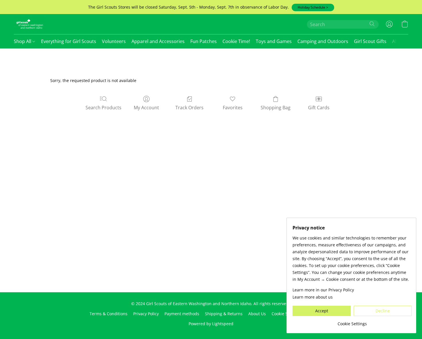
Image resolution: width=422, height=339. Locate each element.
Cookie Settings (286, 313)
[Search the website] (372, 24)
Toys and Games (274, 41)
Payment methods (181, 313)
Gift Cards (319, 107)
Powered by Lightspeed (211, 323)
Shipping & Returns (224, 313)
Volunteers (114, 41)
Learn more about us (313, 297)
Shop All (23, 41)
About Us (257, 313)
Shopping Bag (276, 107)
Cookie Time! (236, 41)
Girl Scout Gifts (370, 41)
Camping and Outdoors (322, 41)
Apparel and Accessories (158, 41)
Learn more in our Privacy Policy (323, 290)
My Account (146, 107)
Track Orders (189, 107)
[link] (352, 321)
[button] (313, 7)
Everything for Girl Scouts (68, 41)
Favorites (233, 107)
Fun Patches (203, 41)
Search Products (103, 107)
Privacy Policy (146, 313)
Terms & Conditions (108, 313)
